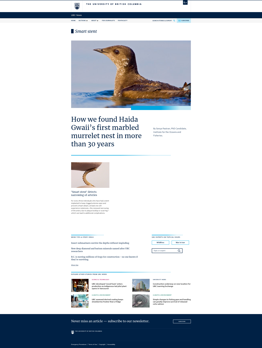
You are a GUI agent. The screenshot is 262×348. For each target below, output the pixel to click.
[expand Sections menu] (87, 20)
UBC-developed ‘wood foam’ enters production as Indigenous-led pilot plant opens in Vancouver (109, 286)
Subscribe (185, 20)
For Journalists (108, 20)
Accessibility (111, 344)
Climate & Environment (101, 295)
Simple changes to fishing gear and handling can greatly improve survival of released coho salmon (172, 301)
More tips (74, 265)
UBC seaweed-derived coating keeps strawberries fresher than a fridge (107, 300)
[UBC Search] (185, 2)
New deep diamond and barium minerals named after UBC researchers (100, 250)
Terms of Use (92, 344)
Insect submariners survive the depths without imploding (100, 243)
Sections (82, 20)
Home (73, 20)
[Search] (179, 251)
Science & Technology (100, 279)
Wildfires (160, 243)
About (93, 20)
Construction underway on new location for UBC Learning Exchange (172, 285)
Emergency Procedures (78, 344)
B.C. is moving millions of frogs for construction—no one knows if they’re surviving (104, 258)
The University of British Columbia (77, 6)
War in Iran (180, 243)
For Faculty (122, 20)
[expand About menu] (97, 20)
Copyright (102, 344)
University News (159, 279)
